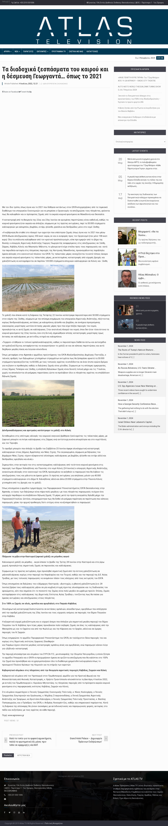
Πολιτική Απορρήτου (54, 823)
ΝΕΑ (17, 51)
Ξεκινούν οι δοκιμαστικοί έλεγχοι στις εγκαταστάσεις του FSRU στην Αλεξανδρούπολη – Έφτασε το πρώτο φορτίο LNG (139, 99)
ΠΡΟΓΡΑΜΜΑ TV (59, 51)
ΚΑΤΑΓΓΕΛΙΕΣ (92, 51)
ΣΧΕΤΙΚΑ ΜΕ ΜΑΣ (76, 51)
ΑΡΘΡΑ (7, 51)
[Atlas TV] (84, 30)
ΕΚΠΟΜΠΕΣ (42, 51)
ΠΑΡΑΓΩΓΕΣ (28, 51)
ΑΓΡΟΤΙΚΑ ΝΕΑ (23, 755)
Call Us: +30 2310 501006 (23, 3)
